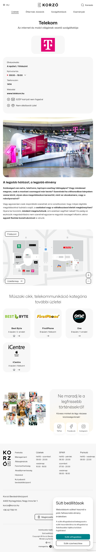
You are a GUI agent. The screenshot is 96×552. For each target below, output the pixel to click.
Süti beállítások (48, 533)
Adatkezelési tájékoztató (48, 530)
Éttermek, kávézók (35, 11)
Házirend (19, 475)
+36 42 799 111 (10, 509)
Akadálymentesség (23, 470)
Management (21, 457)
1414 (9, 84)
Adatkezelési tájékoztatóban (69, 527)
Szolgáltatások (58, 11)
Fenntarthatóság (22, 466)
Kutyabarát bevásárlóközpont (23, 481)
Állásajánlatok (21, 461)
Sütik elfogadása (73, 536)
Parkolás (19, 452)
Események (79, 11)
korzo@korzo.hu (11, 505)
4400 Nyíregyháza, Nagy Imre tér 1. (20, 500)
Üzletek (15, 11)
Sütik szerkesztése (73, 543)
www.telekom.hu (15, 93)
